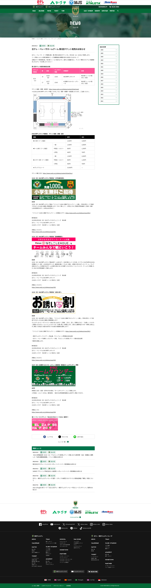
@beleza (75, 528)
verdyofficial (45, 524)
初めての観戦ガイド (36, 552)
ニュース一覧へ (62, 442)
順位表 (33, 551)
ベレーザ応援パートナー (110, 567)
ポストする (65, 437)
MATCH (49, 10)
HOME (33, 38)
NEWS (34, 10)
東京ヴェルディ (40, 7)
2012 (102, 98)
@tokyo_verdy (96, 524)
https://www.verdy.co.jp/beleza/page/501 (44, 232)
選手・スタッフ (49, 541)
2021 (102, 67)
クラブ (43, 46)
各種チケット (34, 564)
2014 (102, 91)
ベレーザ (52, 46)
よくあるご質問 (35, 586)
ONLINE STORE (115, 6)
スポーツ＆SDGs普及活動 (65, 544)
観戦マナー (48, 552)
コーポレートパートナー (64, 556)
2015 (102, 87)
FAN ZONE (77, 539)
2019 (102, 74)
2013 (102, 94)
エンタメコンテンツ (78, 546)
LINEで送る (80, 437)
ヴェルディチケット (79, 571)
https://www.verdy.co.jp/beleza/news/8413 (78, 213)
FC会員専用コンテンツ (78, 543)
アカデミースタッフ (50, 564)
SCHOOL (63, 539)
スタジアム (48, 550)
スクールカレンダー (64, 546)
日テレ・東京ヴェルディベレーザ (103, 536)
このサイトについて (46, 586)
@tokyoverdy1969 (87, 528)
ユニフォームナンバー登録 (51, 543)
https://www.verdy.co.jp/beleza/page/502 (44, 287)
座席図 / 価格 (34, 560)
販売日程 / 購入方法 (35, 561)
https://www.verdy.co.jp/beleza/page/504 (44, 412)
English (59, 580)
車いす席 (33, 563)
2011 (102, 101)
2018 (102, 77)
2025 (102, 53)
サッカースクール (63, 541)
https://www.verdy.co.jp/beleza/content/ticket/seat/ (64, 89)
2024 (102, 56)
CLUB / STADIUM (88, 10)
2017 (102, 80)
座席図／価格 (93, 558)
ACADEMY (97, 10)
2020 (102, 70)
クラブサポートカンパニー (65, 560)
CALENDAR (41, 10)
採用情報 (68, 586)
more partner (74, 517)
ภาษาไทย (92, 580)
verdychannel (57, 524)
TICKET (56, 10)
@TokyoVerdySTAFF (70, 524)
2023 (102, 60)
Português (80, 580)
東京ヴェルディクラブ (54, 7)
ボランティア (48, 553)
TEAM (63, 10)
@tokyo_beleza (84, 524)
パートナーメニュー (64, 557)
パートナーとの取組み (64, 562)
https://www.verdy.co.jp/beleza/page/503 (44, 360)
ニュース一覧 (39, 38)
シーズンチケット (35, 558)
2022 (102, 63)
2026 (102, 50)
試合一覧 (33, 549)
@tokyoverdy (65, 528)
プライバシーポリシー (58, 586)
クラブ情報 (48, 549)
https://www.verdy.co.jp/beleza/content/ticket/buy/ (58, 173)
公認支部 (47, 555)
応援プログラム (77, 547)
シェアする (50, 437)
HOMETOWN (105, 10)
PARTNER (112, 10)
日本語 (49, 580)
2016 (102, 84)
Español (69, 580)
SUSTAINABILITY (103, 6)
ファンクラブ (76, 541)
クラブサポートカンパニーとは (66, 559)
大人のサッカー (63, 543)
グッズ (75, 544)
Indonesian (104, 580)
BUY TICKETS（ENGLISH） (37, 566)
